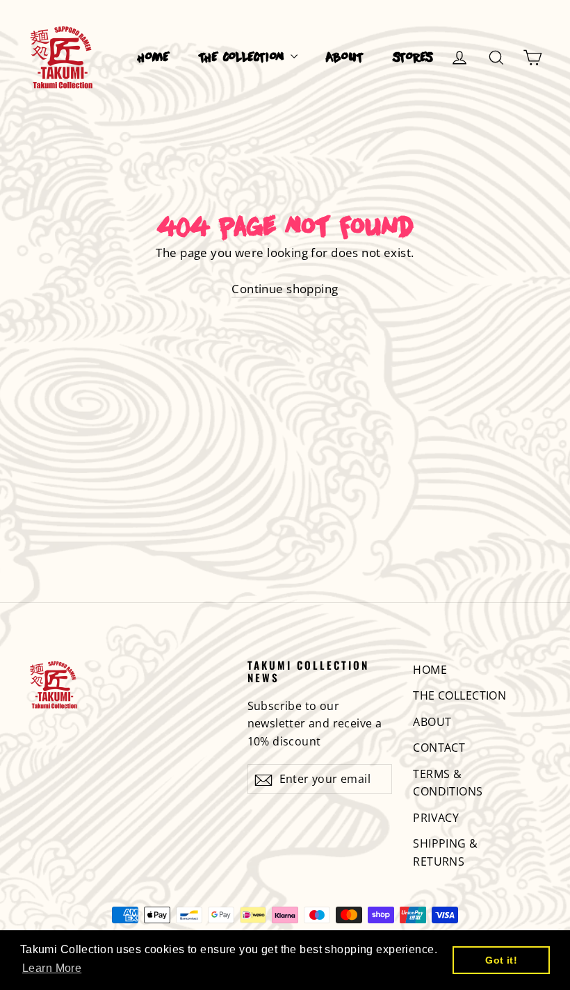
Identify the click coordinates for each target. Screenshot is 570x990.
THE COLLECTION (242, 58)
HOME (153, 58)
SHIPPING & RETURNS (445, 852)
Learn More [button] (51, 968)
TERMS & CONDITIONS (447, 782)
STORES (412, 58)
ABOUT (344, 58)
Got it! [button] (501, 960)
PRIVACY (436, 817)
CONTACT (439, 747)
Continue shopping (284, 289)
